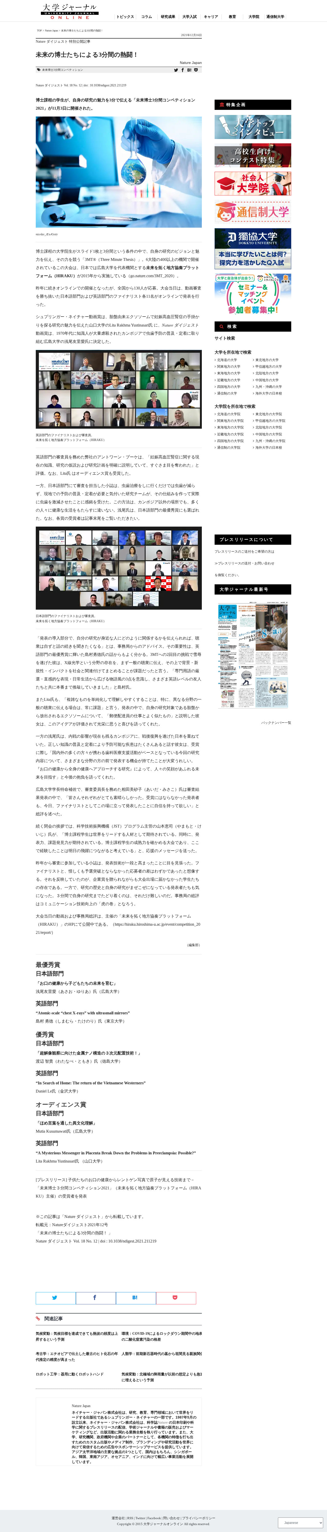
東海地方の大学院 (230, 427)
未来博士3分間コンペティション (62, 69)
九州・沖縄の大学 (268, 387)
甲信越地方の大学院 (270, 421)
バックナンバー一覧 (276, 723)
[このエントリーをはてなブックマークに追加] (189, 70)
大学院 (254, 17)
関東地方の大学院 (230, 421)
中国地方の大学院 (268, 434)
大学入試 (189, 17)
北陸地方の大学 (267, 373)
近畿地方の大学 (228, 380)
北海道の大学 (227, 360)
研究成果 (168, 17)
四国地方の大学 (228, 387)
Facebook (154, 1518)
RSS (130, 1518)
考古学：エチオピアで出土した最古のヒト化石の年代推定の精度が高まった (77, 1357)
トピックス (125, 17)
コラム (146, 17)
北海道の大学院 (228, 414)
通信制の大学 (227, 393)
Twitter (140, 1518)
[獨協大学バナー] (253, 268)
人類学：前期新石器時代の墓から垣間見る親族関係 (163, 1354)
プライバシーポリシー (198, 1518)
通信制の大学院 (228, 447)
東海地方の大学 (228, 373)
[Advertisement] (118, 1274)
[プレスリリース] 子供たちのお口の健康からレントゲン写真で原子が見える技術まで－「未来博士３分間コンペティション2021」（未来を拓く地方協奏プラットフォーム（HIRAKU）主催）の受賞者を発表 (118, 1188)
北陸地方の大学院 (268, 427)
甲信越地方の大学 (268, 366)
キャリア (211, 17)
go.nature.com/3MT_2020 (151, 276)
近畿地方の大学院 (230, 434)
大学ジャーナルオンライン (163, 1524)
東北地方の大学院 (268, 414)
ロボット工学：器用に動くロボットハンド (70, 1374)
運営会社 (118, 1518)
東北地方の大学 (267, 360)
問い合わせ (171, 1518)
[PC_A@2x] (253, 313)
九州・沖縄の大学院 (270, 441)
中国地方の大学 (267, 380)
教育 (232, 17)
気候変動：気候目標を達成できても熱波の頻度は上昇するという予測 (77, 1336)
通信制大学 (275, 17)
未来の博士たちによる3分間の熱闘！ (74, 1233)
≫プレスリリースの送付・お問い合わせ (244, 563)
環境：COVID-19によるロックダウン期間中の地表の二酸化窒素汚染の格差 (162, 1336)
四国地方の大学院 (230, 441)
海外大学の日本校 (268, 393)
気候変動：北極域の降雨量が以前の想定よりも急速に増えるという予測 (163, 1377)
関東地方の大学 (228, 366)
